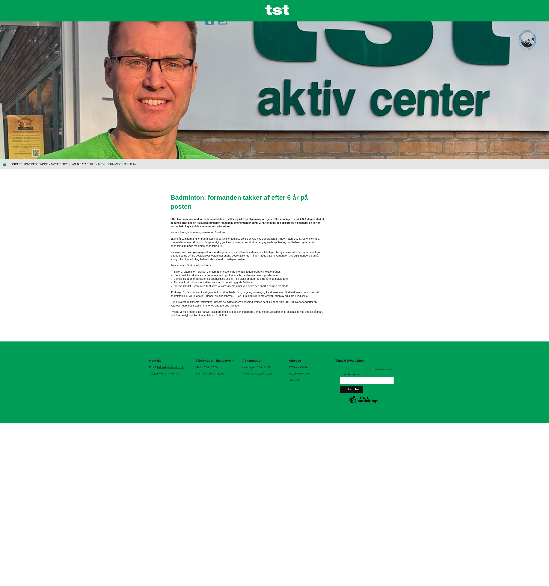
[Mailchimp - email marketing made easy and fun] (363, 403)
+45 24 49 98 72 (168, 373)
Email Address (351, 374)
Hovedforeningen (37, 164)
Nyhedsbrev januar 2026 (70, 164)
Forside (16, 164)
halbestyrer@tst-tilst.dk (170, 367)
